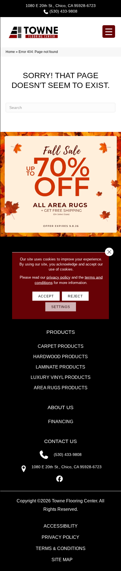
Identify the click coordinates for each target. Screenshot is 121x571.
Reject (75, 296)
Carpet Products (61, 346)
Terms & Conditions (61, 548)
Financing (60, 421)
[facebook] (60, 479)
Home (10, 52)
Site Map (62, 559)
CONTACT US (60, 441)
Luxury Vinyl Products (61, 377)
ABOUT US (60, 407)
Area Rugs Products (61, 387)
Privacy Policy (60, 537)
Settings (60, 307)
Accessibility (61, 526)
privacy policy (58, 277)
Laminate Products (60, 367)
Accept (46, 296)
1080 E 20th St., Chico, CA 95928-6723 (61, 5)
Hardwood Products (60, 356)
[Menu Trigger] (108, 31)
